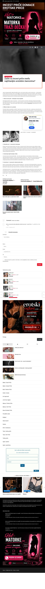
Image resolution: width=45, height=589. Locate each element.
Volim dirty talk (11, 295)
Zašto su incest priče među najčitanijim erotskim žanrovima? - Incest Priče (18, 224)
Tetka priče (5, 438)
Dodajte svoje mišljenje (15, 220)
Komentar (5, 234)
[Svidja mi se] (3, 175)
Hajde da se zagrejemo (27, 494)
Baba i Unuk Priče (7, 382)
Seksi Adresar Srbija (6, 510)
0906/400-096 (33, 121)
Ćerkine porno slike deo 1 (19, 347)
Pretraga (4, 337)
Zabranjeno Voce (18, 354)
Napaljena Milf (10, 272)
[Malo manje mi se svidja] (6, 175)
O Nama (14, 570)
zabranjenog (30, 103)
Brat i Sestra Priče (7, 389)
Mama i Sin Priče (7, 407)
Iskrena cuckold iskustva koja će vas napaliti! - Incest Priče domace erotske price (18, 513)
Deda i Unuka (6, 393)
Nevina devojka (11, 279)
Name (4, 244)
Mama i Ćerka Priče (7, 403)
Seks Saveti (5, 420)
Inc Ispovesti (6, 396)
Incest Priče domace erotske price (18, 6)
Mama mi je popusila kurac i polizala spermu (34, 521)
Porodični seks (6, 413)
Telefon (31, 127)
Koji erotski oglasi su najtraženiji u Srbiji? (11, 196)
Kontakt (17, 570)
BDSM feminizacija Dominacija (20, 374)
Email (4, 249)
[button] (1, 487)
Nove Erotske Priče (7, 410)
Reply (8, 225)
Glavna (4, 570)
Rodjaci (4, 417)
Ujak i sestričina (6, 445)
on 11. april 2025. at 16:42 (35, 224)
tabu (19, 93)
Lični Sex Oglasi (6, 400)
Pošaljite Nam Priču (9, 570)
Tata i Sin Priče (6, 434)
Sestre (4, 424)
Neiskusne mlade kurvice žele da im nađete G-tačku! (32, 197)
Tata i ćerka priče (7, 431)
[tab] (8, 344)
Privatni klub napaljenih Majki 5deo (10, 494)
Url (3, 254)
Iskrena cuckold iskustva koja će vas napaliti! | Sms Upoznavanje (16, 521)
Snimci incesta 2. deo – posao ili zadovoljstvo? (23, 361)
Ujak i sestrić (6, 441)
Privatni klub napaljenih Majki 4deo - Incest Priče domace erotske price (17, 527)
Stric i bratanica (6, 427)
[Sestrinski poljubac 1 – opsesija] (1, 294)
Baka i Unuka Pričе (7, 386)
